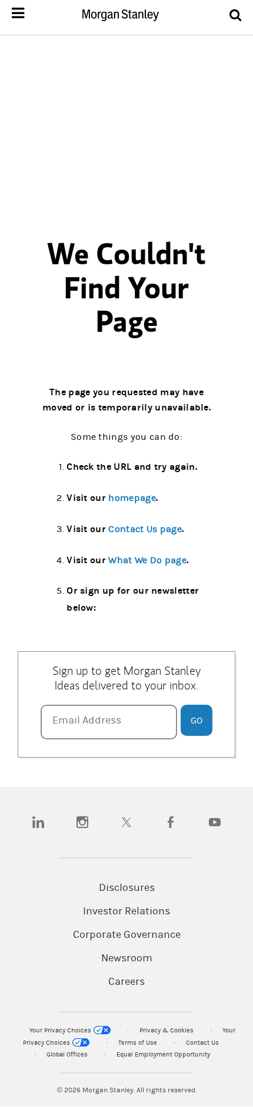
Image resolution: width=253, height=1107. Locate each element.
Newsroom (126, 958)
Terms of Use (138, 1043)
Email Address (86, 720)
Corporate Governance (127, 935)
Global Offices (67, 1054)
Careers (126, 982)
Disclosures (127, 888)
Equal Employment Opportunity (163, 1054)
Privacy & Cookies (167, 1030)
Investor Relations (126, 911)
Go (196, 720)
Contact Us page (145, 529)
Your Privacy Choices (61, 1030)
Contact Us (202, 1043)
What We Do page (147, 560)
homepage (132, 498)
